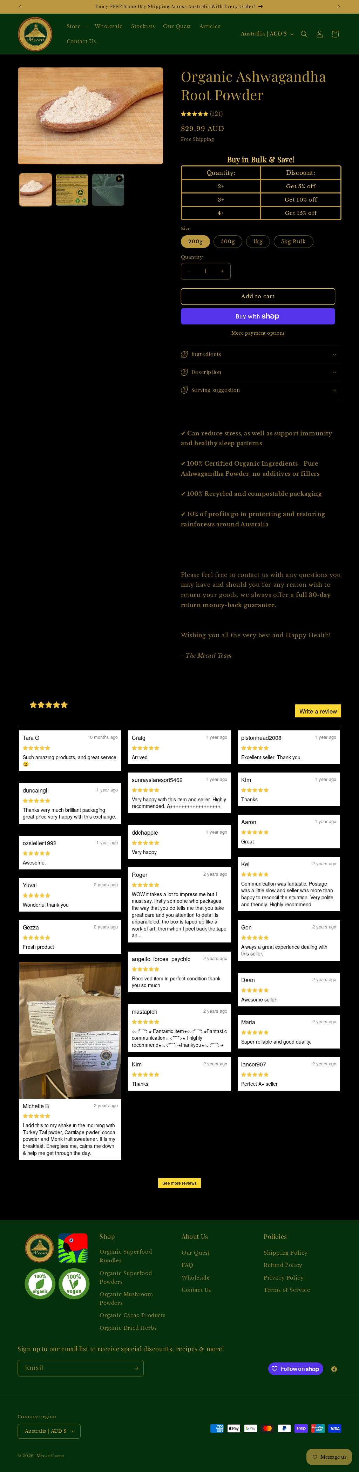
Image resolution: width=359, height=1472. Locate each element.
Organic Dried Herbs (128, 1328)
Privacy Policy (284, 1278)
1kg (258, 241)
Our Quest (195, 1253)
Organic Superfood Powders (126, 1277)
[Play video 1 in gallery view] (108, 189)
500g (228, 241)
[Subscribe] (135, 1368)
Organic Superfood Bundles (126, 1256)
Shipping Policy (286, 1253)
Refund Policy (283, 1265)
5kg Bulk (293, 241)
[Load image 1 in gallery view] (35, 189)
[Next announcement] (339, 6)
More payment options (258, 333)
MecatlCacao (50, 1455)
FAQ (188, 1265)
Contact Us (196, 1290)
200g (195, 241)
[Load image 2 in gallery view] (71, 189)
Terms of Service (287, 1290)
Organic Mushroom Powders (126, 1298)
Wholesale (196, 1278)
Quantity (192, 257)
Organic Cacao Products (132, 1315)
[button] (76, 26)
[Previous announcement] (20, 6)
